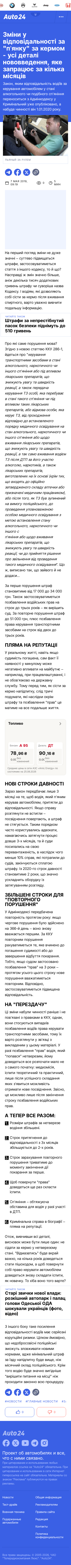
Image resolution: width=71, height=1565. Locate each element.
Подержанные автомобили (12, 1521)
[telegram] (8, 172)
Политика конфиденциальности (49, 1535)
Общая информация (49, 1497)
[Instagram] (44, 1443)
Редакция (42, 1519)
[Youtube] (25, 1443)
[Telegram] (34, 1443)
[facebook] (17, 172)
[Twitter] (15, 1443)
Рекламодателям (47, 1504)
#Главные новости (42, 1401)
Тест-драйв (10, 1504)
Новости (8, 1497)
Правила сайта (45, 1512)
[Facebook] (6, 1443)
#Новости (13, 1401)
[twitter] (26, 172)
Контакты (42, 1526)
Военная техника (14, 1512)
